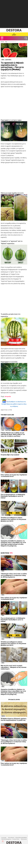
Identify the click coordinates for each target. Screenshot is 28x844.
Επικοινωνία (24, 839)
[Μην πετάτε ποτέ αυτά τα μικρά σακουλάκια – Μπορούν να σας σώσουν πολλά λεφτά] (14, 654)
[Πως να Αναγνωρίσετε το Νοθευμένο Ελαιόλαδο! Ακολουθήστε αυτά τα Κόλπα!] (14, 486)
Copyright (3, 837)
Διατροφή (5, 410)
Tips (3, 430)
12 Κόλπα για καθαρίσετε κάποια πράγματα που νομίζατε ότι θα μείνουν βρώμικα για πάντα (13, 519)
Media (3, 716)
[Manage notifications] (3, 841)
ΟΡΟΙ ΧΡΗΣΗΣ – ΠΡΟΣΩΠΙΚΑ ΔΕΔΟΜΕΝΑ (17, 837)
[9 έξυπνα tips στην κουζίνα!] (14, 446)
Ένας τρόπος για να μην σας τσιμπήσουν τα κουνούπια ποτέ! (14, 475)
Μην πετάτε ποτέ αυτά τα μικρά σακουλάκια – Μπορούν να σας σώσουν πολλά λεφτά (13, 667)
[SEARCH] (26, 38)
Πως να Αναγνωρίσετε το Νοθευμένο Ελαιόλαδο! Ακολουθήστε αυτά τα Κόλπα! (13, 496)
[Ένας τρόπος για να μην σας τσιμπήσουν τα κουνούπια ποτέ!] (14, 465)
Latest (14, 35)
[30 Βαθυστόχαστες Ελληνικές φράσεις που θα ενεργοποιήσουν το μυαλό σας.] (14, 709)
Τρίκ (10, 410)
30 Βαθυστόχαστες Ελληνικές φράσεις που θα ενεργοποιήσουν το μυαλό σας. (13, 719)
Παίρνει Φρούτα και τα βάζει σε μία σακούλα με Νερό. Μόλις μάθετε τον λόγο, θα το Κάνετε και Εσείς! (13, 434)
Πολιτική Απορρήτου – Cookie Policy (10, 839)
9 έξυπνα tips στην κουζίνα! (10, 455)
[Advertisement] (14, 14)
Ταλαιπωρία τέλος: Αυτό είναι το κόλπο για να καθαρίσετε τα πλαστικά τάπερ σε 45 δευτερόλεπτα (14, 575)
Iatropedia (8, 396)
